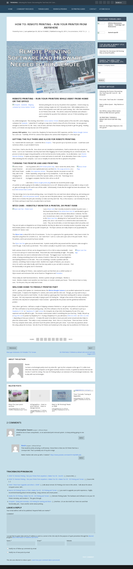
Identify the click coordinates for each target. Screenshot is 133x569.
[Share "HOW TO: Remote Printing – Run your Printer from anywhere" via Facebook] (38, 339)
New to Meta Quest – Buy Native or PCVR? (112, 105)
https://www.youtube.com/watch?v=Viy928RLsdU (65, 455)
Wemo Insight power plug (42, 183)
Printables (59, 273)
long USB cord (18, 316)
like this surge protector (62, 169)
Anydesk (83, 156)
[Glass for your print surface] (18, 396)
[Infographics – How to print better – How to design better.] (40, 396)
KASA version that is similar (23, 189)
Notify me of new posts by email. (19, 552)
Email (39, 541)
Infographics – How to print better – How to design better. (38, 406)
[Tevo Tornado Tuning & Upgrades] (83, 390)
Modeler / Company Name (106, 65)
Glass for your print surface (16, 405)
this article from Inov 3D (66, 211)
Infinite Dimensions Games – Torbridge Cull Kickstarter (116, 25)
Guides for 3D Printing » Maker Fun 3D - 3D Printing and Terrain (29, 496)
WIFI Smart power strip (47, 167)
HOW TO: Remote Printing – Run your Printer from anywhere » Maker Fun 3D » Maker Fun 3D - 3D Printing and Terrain (46, 479)
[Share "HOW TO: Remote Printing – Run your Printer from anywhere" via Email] (61, 339)
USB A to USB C (72, 316)
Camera (40, 311)
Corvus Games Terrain (51, 121)
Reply (81, 438)
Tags (99, 72)
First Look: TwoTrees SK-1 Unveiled (111, 99)
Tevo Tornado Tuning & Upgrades (82, 395)
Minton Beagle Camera (80, 132)
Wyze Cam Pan (52, 218)
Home (10, 9)
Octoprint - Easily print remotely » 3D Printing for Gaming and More (30, 501)
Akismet (91, 536)
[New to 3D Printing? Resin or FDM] (62, 396)
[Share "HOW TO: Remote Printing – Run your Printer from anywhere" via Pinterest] (53, 339)
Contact (92, 9)
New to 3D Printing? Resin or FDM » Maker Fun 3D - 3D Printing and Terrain (33, 490)
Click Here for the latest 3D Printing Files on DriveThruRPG (112, 52)
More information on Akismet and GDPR (25, 537)
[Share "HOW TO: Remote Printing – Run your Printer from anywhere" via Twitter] (42, 339)
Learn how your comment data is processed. (46, 560)
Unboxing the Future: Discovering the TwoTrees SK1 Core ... (37, 2)
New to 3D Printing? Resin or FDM (61, 405)
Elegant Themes (16, 567)
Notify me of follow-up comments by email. (23, 548)
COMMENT (10, 514)
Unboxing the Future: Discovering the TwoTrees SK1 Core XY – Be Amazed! (111, 93)
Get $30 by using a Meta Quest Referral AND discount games (110, 112)
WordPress (30, 567)
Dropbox (48, 143)
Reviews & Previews (60, 9)
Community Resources (25, 9)
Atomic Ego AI (104, 9)
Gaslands (24, 123)
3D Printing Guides (78, 9)
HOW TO (82, 31)
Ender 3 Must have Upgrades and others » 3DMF (24, 485)
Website (69, 541)
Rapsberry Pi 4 (30, 311)
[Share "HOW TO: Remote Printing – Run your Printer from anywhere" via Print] (65, 339)
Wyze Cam (51, 209)
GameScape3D (113, 32)
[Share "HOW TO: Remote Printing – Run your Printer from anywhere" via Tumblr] (49, 339)
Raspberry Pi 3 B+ (18, 311)
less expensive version (38, 171)
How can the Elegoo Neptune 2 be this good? (111, 126)
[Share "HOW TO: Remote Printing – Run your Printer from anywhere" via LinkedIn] (57, 339)
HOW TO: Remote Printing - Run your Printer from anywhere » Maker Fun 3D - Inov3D (36, 476)
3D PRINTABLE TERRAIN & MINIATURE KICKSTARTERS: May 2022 (110, 119)
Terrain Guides (43, 9)
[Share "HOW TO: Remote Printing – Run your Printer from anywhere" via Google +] (45, 339)
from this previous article (31, 196)
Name (9, 541)
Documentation (73, 31)
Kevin (21, 31)
